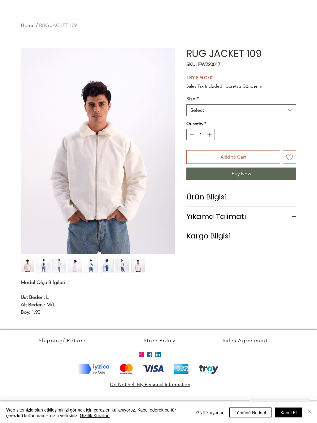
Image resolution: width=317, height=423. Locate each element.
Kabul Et (288, 412)
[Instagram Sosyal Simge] (141, 354)
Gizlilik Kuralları (95, 415)
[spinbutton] (200, 134)
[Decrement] (191, 134)
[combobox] (241, 110)
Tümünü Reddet (250, 412)
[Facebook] (149, 354)
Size (192, 99)
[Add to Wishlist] (289, 157)
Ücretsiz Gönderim (244, 86)
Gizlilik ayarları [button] (210, 412)
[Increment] (210, 134)
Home (28, 25)
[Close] (309, 412)
